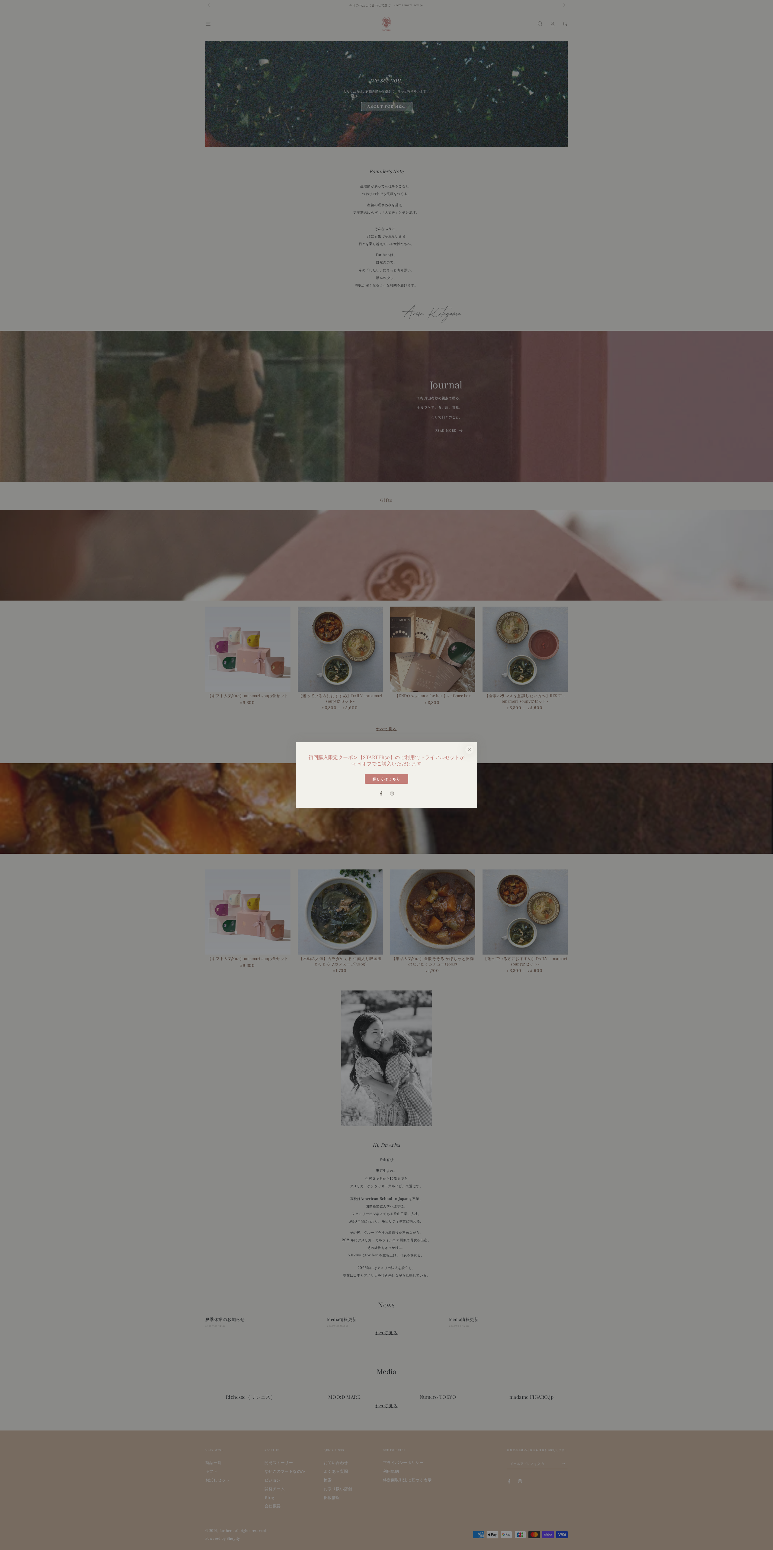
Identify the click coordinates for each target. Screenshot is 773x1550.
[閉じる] (469, 750)
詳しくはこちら (386, 779)
